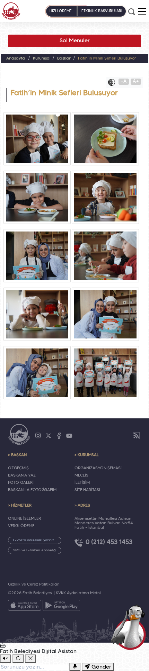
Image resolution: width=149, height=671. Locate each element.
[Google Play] (61, 607)
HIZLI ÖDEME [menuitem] (61, 11)
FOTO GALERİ (21, 482)
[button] (142, 11)
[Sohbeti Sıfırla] (18, 658)
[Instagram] (38, 436)
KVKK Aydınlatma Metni (78, 593)
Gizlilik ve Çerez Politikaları (34, 584)
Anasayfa (15, 58)
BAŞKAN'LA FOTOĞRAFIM (32, 490)
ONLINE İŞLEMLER (24, 518)
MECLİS (81, 475)
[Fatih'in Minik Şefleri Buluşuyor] (37, 139)
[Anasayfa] (10, 11)
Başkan (64, 58)
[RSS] (136, 435)
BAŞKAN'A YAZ (22, 475)
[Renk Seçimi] (113, 82)
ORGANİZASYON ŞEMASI (98, 468)
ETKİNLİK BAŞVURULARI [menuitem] (101, 11)
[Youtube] (69, 436)
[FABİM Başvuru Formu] (130, 626)
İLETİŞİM (82, 482)
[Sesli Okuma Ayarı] (5, 658)
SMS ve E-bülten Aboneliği (34, 550)
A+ (136, 81)
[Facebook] (59, 436)
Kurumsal (42, 58)
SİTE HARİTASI (87, 490)
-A (124, 81)
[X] (48, 436)
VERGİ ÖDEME (21, 526)
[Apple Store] (24, 607)
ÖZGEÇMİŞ (18, 468)
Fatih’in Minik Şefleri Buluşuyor (107, 58)
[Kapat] (30, 658)
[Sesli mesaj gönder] (74, 667)
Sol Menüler (75, 40)
